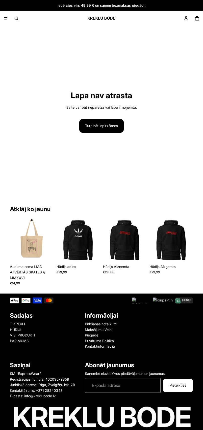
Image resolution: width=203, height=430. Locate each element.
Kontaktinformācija (100, 346)
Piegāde (91, 335)
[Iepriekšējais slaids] (15, 240)
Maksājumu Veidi (98, 330)
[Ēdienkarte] (5, 18)
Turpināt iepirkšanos (101, 126)
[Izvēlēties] (92, 254)
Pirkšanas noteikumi (101, 324)
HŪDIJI (15, 330)
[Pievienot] (45, 254)
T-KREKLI (17, 324)
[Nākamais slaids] (48, 240)
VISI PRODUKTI (22, 335)
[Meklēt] (16, 18)
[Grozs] (197, 18)
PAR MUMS (19, 341)
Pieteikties (178, 385)
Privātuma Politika (99, 341)
